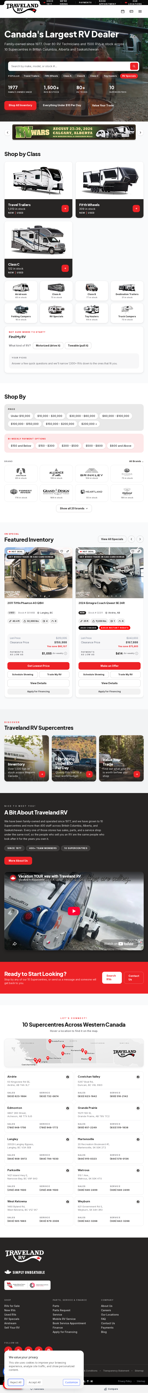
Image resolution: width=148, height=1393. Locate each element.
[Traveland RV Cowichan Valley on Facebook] (138, 1077)
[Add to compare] (68, 551)
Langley (12, 1139)
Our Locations (110, 1314)
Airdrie (12, 1076)
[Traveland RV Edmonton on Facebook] (67, 1108)
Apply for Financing (65, 1331)
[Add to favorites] (62, 551)
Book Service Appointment (69, 1323)
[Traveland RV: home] (22, 8)
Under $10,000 (20, 415)
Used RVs (10, 1314)
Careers (106, 1310)
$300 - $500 (70, 445)
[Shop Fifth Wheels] (136, 208)
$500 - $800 (94, 445)
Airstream (10, 1323)
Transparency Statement (116, 1370)
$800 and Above (120, 445)
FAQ (103, 1318)
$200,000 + (89, 423)
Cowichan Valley (89, 1076)
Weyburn (84, 1201)
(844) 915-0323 (87, 1158)
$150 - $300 (46, 445)
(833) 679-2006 (49, 1220)
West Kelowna (17, 1201)
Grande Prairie (87, 1107)
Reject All (15, 1382)
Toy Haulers (110, 76)
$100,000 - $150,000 (25, 423)
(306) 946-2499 (87, 1189)
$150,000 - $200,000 (60, 423)
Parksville (13, 1170)
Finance (58, 1327)
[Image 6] (49, 596)
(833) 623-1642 (87, 1096)
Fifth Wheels (51, 76)
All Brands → (136, 461)
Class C (94, 76)
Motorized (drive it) (48, 345)
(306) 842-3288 (87, 1220)
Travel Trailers (31, 76)
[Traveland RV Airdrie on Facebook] (67, 1077)
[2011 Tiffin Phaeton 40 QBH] (38, 572)
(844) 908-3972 (17, 1158)
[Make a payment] (131, 11)
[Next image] (69, 573)
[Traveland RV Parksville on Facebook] (67, 1170)
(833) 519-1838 (119, 1127)
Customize (71, 1382)
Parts (56, 1305)
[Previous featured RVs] (131, 539)
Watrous (83, 1170)
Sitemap (139, 1370)
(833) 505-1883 (16, 1220)
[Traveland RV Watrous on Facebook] (138, 1170)
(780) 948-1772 (49, 1127)
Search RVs (111, 977)
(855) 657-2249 (87, 1127)
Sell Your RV (12, 1327)
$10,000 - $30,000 (49, 415)
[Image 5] (45, 596)
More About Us (18, 860)
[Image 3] (36, 596)
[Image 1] (27, 596)
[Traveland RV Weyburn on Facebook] (138, 1201)
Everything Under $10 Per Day (62, 105)
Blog (104, 1331)
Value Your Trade (103, 105)
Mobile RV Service (64, 1318)
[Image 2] (32, 596)
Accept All (35, 1382)
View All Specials (112, 539)
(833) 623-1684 (17, 1096)
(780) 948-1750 (16, 1127)
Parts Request (61, 1310)
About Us (106, 1305)
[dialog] (44, 1370)
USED (20, 212)
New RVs (10, 1310)
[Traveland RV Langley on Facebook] (67, 1139)
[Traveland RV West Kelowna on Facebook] (67, 1201)
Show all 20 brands (72, 508)
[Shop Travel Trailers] (65, 208)
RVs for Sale (12, 1305)
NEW (11, 212)
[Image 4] (40, 596)
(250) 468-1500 (16, 1189)
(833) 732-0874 (49, 1096)
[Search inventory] (134, 66)
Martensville (86, 1139)
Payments (85, 2)
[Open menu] (140, 11)
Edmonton (14, 1107)
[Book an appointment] (122, 11)
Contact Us (134, 977)
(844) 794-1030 (49, 1158)
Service (57, 1314)
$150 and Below (21, 445)
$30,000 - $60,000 (82, 415)
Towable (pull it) (78, 345)
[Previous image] (7, 573)
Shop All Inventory (20, 105)
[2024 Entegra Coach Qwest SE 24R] (109, 572)
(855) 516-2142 (119, 1096)
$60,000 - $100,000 (115, 415)
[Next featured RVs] (140, 539)
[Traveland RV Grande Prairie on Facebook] (138, 1108)
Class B (81, 76)
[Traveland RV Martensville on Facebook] (138, 1139)
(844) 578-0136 (119, 1158)
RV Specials (129, 76)
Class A (67, 76)
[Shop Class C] (65, 268)
